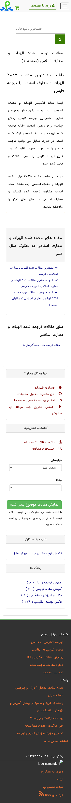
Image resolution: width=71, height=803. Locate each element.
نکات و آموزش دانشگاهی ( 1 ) (41, 595)
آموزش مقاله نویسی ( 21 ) (44, 589)
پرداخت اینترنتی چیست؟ (46, 718)
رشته (58, 480)
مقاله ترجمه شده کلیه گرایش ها (41, 344)
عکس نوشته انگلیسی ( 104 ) (42, 601)
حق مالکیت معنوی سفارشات (36, 394)
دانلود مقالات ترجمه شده (39, 442)
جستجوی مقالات (44, 448)
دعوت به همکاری (52, 771)
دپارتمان (56, 460)
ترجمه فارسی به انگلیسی (47, 649)
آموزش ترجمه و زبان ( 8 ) (44, 582)
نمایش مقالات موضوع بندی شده (34, 504)
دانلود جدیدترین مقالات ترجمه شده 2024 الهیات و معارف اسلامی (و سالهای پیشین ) (35, 298)
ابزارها (59, 779)
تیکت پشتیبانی (53, 787)
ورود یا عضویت (41, 5)
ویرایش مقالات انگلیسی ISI (45, 657)
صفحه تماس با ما (56, 741)
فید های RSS (53, 795)
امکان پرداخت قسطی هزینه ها (35, 400)
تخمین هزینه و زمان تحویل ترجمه (40, 733)
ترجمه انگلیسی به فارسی (47, 642)
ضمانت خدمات (45, 387)
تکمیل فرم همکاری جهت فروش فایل (37, 553)
